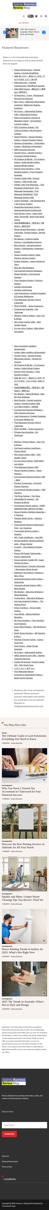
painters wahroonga (23, 290)
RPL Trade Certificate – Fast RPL (28, 537)
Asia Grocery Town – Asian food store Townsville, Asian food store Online (29, 216)
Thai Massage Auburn (24, 671)
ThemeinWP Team (9, 1206)
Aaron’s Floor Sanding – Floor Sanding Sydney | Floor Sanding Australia (28, 172)
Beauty (4, 733)
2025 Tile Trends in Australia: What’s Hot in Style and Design (29, 31)
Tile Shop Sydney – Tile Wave (27, 496)
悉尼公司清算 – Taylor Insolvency (28, 306)
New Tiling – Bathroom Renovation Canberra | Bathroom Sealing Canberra (29, 105)
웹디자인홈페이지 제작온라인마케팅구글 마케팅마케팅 (29, 381)
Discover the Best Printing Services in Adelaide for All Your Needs (23, 846)
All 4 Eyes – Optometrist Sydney (28, 652)
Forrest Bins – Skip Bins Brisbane (29, 598)
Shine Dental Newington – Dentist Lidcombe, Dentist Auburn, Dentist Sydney (29, 232)
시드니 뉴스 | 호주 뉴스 (24, 668)
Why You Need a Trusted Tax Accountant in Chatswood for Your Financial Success (21, 791)
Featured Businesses (10, 1161)
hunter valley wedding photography (29, 352)
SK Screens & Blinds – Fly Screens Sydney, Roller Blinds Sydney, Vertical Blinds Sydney (29, 162)
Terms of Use (7, 1167)
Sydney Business (16, 743)
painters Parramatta (23, 287)
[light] (32, 16)
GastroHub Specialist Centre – (27, 207)
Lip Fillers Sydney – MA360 (26, 406)
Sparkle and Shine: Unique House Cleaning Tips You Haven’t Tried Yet (22, 898)
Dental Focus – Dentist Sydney (27, 355)
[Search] (46, 16)
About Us (5, 1156)
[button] (5, 32)
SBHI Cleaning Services (24, 150)
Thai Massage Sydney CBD (26, 467)
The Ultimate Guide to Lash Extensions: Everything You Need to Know (24, 737)
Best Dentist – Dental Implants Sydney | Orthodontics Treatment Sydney (28, 248)
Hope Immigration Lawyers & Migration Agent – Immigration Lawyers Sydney (27, 121)
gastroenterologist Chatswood (27, 210)
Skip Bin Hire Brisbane (24, 268)
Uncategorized (7, 785)
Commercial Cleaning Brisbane (28, 271)
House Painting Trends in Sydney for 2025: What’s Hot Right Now (22, 951)
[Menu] (41, 16)
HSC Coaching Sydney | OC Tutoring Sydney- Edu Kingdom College (28, 130)
